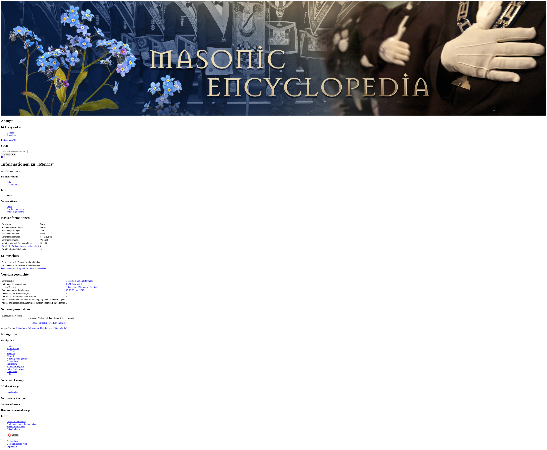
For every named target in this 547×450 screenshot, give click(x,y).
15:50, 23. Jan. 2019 (75, 290)
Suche (4, 145)
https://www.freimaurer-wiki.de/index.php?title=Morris (41, 328)
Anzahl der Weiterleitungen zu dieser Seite (21, 246)
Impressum (12, 446)
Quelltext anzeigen (57, 323)
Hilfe (3, 157)
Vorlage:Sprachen (39, 323)
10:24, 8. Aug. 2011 (75, 284)
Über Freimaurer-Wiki (17, 444)
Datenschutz (12, 441)
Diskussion (78, 281)
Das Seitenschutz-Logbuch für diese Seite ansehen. (24, 268)
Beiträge (88, 281)
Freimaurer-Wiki (8, 140)
